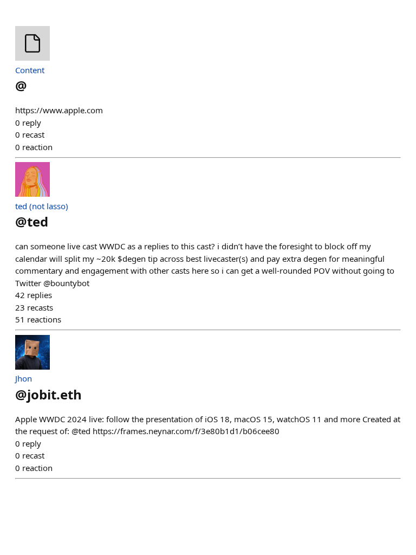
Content (29, 69)
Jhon (23, 378)
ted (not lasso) (41, 206)
